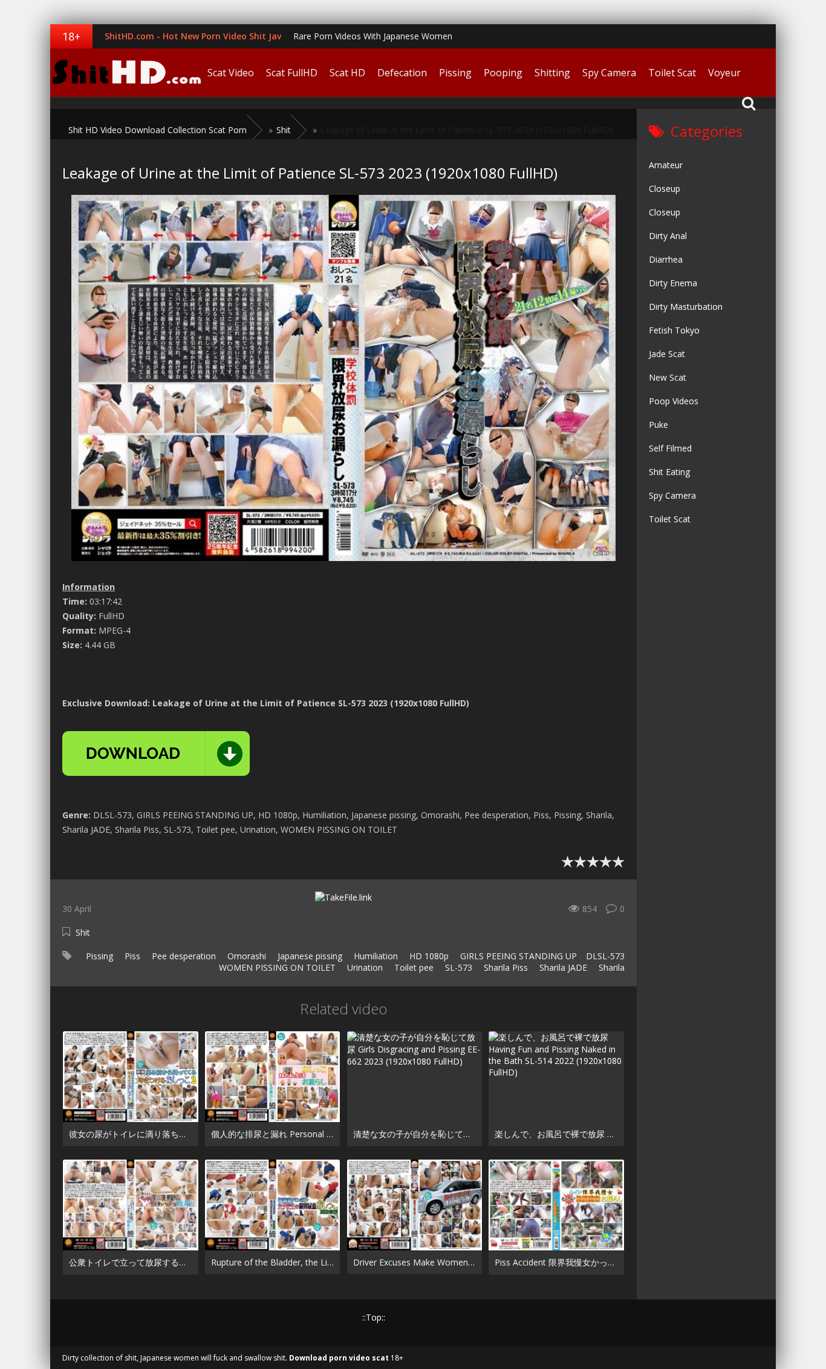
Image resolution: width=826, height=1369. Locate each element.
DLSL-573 (605, 956)
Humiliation (374, 956)
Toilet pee (413, 967)
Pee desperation (182, 956)
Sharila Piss (504, 967)
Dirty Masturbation (686, 306)
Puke (658, 424)
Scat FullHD (291, 72)
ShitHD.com (125, 72)
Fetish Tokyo (674, 330)
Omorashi (245, 956)
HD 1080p (428, 956)
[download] (156, 753)
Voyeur (724, 72)
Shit (83, 932)
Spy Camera (609, 72)
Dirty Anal (668, 235)
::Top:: (373, 1317)
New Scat (667, 377)
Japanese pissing (308, 956)
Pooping (503, 72)
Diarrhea (666, 259)
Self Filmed (670, 448)
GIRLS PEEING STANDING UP (517, 956)
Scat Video (230, 72)
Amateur (666, 165)
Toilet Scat (672, 72)
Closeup (664, 188)
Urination (364, 967)
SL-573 (457, 967)
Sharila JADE (562, 967)
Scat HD (347, 72)
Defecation (402, 72)
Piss (131, 956)
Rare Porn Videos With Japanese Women (372, 36)
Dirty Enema (673, 283)
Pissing (455, 72)
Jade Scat (667, 353)
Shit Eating (669, 472)
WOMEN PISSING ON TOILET (276, 967)
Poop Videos (673, 401)
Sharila (610, 967)
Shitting (552, 72)
